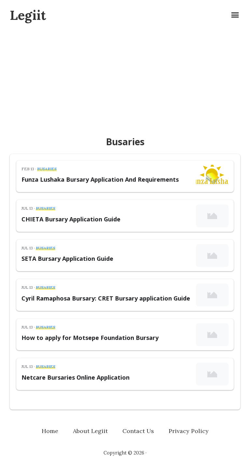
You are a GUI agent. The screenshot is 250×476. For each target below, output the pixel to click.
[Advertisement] (125, 79)
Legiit (28, 15)
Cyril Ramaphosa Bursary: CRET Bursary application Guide (105, 298)
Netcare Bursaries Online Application (75, 377)
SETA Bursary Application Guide (67, 258)
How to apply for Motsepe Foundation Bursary (90, 338)
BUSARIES (47, 168)
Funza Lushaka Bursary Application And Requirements (100, 179)
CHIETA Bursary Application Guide (70, 219)
